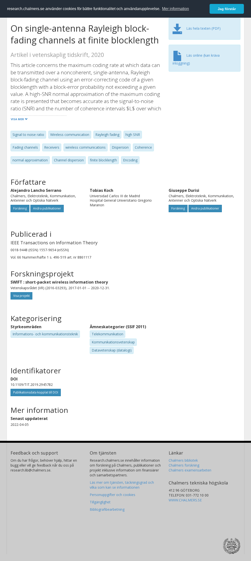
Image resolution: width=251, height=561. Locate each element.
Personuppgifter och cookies (112, 494)
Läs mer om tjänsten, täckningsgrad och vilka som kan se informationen (122, 485)
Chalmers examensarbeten (190, 470)
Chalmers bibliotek (183, 460)
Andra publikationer (47, 208)
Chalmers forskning (184, 465)
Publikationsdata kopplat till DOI (35, 392)
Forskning (20, 208)
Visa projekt (21, 296)
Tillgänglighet (100, 502)
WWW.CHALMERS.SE (185, 500)
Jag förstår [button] (227, 9)
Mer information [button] (175, 9)
